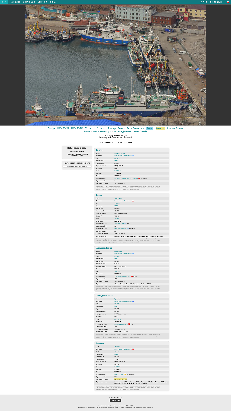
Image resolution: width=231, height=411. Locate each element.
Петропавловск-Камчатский (123, 155)
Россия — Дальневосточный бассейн (130, 131)
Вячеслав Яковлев (175, 128)
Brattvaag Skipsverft (120, 228)
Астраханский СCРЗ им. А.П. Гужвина (126, 178)
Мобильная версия (115, 397)
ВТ (3, 1)
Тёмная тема (115, 401)
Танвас (88, 128)
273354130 (117, 218)
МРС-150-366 (77, 128)
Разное (87, 131)
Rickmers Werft (119, 374)
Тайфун (51, 128)
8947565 (116, 256)
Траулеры (117, 299)
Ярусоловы (118, 198)
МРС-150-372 (100, 128)
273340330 (117, 319)
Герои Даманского (135, 128)
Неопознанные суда (102, 131)
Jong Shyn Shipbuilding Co (122, 276)
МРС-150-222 (63, 128)
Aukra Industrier (119, 223)
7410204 (116, 351)
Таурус (150, 128)
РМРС (116, 160)
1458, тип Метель (119, 153)
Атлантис (160, 128)
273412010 (117, 171)
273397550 (117, 271)
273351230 (117, 366)
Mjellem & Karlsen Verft (121, 324)
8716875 (116, 304)
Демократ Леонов (116, 128)
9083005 (116, 203)
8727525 (116, 158)
